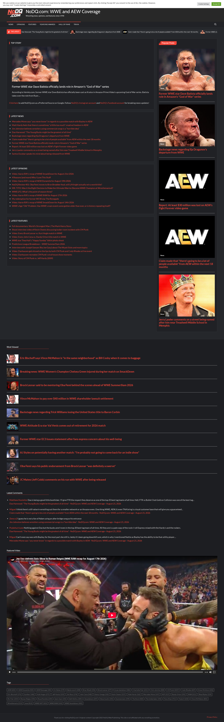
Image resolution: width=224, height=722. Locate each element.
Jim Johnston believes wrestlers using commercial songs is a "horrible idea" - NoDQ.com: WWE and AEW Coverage (61, 522)
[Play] (10, 672)
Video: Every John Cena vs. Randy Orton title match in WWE (39, 237)
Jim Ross (72, 694)
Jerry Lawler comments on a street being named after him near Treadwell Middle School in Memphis (57, 150)
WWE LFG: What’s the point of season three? (32, 191)
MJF (165, 694)
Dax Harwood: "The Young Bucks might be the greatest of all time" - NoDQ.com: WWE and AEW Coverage (57, 503)
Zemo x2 (13, 518)
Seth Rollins (75, 699)
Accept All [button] (216, 4)
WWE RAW (56, 703)
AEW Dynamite (26, 690)
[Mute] (210, 672)
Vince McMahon (199, 699)
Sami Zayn (60, 699)
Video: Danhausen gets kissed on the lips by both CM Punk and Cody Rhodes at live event (52, 251)
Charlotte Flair (140, 690)
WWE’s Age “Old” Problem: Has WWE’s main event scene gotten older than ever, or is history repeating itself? (61, 206)
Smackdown (90, 699)
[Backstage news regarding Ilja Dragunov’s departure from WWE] (34, 31)
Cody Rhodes (188, 690)
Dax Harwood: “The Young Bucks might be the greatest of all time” (41, 132)
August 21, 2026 (113, 503)
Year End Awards (47, 24)
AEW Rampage (43, 690)
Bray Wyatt (89, 690)
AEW (12, 690)
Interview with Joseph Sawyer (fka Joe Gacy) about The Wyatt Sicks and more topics (50, 247)
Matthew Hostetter (18, 500)
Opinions (21, 24)
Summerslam (123, 699)
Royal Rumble (45, 699)
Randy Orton (178, 694)
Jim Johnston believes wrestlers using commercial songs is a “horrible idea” (45, 128)
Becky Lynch (73, 690)
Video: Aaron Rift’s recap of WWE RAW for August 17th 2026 (39, 195)
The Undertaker (153, 699)
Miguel (12, 509)
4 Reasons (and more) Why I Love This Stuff (31, 177)
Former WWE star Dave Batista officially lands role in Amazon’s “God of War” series (60, 86)
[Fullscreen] (214, 672)
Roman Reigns (28, 699)
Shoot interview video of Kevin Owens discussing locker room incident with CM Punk (50, 229)
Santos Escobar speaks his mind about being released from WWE (41, 153)
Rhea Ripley (205, 694)
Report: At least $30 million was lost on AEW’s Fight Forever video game (44, 146)
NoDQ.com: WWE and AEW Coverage (63, 11)
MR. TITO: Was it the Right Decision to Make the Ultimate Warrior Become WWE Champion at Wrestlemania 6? (62, 188)
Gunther (29, 694)
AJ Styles (59, 690)
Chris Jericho (157, 690)
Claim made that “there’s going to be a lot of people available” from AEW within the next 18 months (125, 31)
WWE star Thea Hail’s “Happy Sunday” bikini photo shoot (38, 240)
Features (32, 24)
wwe (28, 703)
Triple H (184, 699)
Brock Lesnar (105, 690)
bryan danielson (122, 690)
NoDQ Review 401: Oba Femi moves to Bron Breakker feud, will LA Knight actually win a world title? (57, 184)
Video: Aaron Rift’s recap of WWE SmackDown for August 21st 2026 (43, 173)
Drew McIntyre (205, 690)
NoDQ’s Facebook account (112, 103)
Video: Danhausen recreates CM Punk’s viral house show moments (42, 254)
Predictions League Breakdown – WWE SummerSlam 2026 (38, 244)
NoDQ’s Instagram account (83, 103)
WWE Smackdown (73, 703)
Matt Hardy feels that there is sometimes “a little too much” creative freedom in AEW (50, 125)
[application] (112, 615)
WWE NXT (41, 703)
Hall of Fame (64, 24)
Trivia (76, 24)
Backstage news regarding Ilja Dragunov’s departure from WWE (60, 31)
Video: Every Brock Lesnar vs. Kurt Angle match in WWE (37, 233)
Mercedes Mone (151, 694)
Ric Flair (13, 699)
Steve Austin (106, 699)
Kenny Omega (101, 694)
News (11, 24)
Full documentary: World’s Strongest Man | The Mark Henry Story (41, 226)
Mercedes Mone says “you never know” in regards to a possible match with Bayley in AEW (52, 121)
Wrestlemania (15, 703)
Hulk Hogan (43, 694)
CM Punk (173, 690)
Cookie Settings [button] (203, 4)
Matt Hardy (134, 694)
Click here (13, 103)
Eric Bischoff (14, 694)
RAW (192, 694)
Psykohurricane (16, 527)
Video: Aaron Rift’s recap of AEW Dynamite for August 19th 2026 (41, 181)
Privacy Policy (212, 717)
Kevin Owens (118, 694)
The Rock (137, 699)
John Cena (86, 694)
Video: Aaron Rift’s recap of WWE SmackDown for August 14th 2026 (43, 202)
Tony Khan (170, 699)
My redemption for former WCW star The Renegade (35, 198)
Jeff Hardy (58, 694)
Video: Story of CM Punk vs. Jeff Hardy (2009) (32, 258)
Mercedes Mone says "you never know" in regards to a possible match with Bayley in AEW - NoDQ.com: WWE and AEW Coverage (67, 540)
